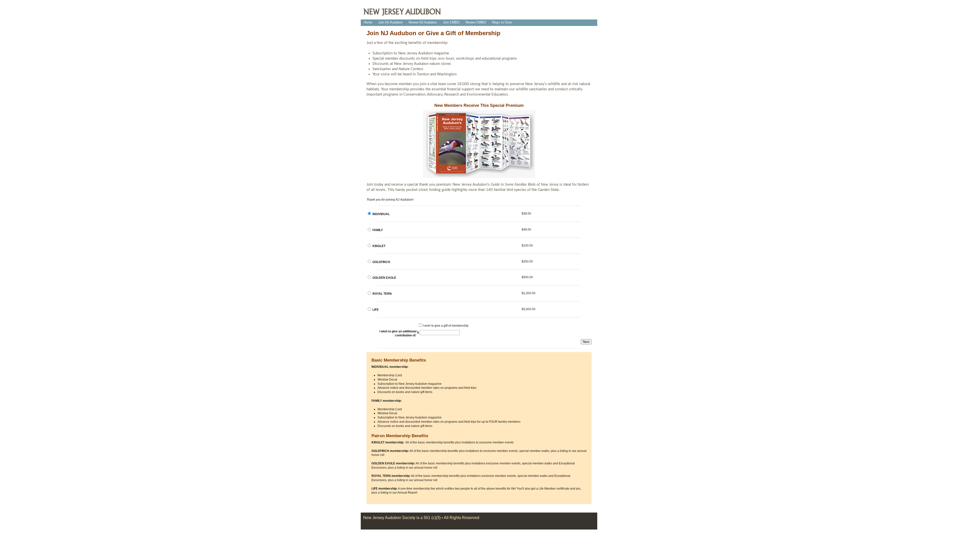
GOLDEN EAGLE (384, 277)
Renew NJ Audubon (423, 22)
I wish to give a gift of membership (446, 325)
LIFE (375, 309)
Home (368, 22)
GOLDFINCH (381, 262)
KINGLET (378, 246)
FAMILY (377, 230)
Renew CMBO (476, 22)
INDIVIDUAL (381, 214)
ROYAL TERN (382, 293)
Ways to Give (502, 22)
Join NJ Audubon (390, 22)
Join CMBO (451, 22)
